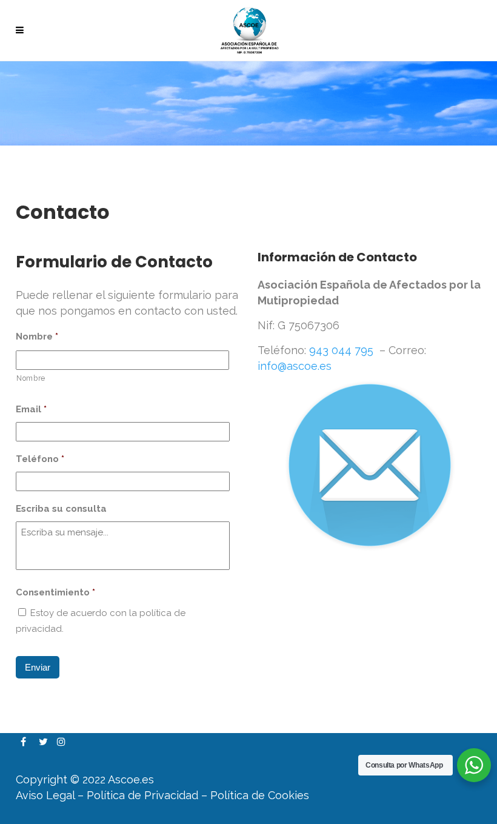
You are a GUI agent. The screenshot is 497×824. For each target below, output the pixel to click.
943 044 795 (341, 350)
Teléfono (40, 459)
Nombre (37, 336)
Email (31, 409)
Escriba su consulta (61, 508)
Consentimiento (55, 592)
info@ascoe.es (295, 366)
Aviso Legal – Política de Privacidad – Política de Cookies (162, 795)
